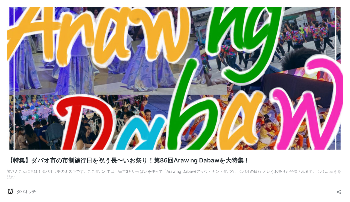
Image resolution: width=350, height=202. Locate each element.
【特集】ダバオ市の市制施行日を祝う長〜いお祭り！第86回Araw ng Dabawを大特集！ (128, 160)
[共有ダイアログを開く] (339, 190)
